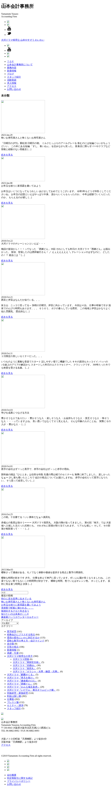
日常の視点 (13, 647)
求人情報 (11, 83)
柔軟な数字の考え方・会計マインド (25, 640)
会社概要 (11, 775)
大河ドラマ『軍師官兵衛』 (27, 662)
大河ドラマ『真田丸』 (24, 668)
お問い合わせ (14, 89)
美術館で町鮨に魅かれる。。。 (17, 608)
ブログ (10, 74)
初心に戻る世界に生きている (16, 598)
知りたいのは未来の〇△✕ (15, 614)
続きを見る (7, 154)
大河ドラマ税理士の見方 (20, 656)
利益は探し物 (14, 696)
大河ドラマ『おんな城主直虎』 (23, 687)
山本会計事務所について (20, 64)
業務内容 (11, 67)
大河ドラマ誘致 (21, 659)
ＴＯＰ (10, 61)
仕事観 (10, 699)
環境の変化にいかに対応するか (23, 637)
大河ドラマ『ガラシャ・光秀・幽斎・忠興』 (36, 671)
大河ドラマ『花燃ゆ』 (24, 665)
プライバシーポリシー (18, 781)
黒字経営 (11, 631)
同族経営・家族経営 (17, 693)
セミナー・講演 (15, 705)
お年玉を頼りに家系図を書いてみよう (21, 605)
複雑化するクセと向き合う (15, 611)
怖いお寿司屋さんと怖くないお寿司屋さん (23, 601)
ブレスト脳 (13, 702)
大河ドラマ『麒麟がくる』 (21, 674)
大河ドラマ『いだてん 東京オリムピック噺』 (31, 690)
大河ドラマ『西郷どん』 (20, 684)
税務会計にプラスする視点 (21, 634)
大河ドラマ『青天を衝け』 (21, 677)
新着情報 (11, 70)
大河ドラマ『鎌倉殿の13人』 (22, 680)
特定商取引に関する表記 (20, 778)
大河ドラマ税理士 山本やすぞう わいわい (22, 40)
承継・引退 (13, 653)
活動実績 (11, 80)
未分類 (10, 644)
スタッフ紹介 (14, 77)
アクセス (11, 86)
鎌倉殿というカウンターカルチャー (19, 617)
